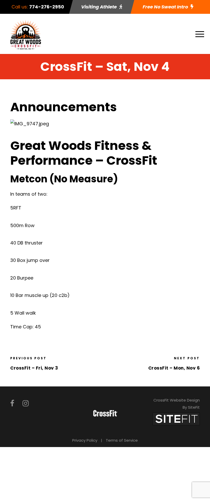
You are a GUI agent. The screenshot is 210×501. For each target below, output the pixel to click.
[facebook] (12, 403)
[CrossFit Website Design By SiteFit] (176, 418)
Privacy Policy (84, 440)
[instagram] (26, 403)
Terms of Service (122, 440)
